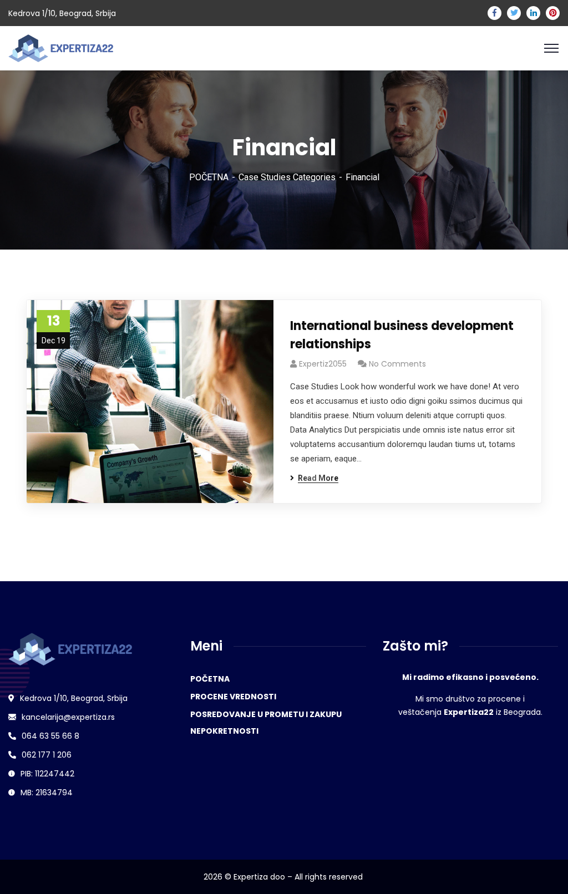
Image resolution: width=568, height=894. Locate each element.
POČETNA (209, 177)
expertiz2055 (323, 363)
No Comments (397, 363)
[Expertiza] (60, 47)
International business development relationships (402, 335)
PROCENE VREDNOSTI (233, 696)
